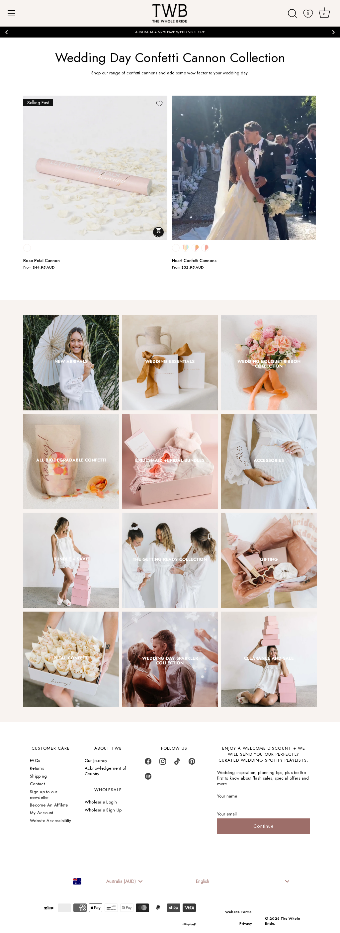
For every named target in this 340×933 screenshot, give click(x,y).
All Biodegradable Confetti (71, 460)
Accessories (269, 460)
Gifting (269, 559)
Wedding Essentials (170, 361)
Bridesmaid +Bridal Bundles (170, 460)
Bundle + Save (70, 559)
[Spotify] (148, 778)
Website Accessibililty (50, 820)
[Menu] (11, 13)
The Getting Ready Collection (170, 559)
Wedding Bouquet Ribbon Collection (268, 364)
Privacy (245, 923)
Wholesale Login (101, 802)
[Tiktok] (177, 763)
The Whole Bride (282, 921)
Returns (37, 768)
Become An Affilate (49, 805)
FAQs (35, 760)
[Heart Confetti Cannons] (244, 168)
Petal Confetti (71, 658)
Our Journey (96, 760)
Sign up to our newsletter (43, 795)
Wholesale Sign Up (103, 810)
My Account (41, 812)
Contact (37, 784)
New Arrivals (71, 361)
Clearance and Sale (269, 658)
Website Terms (238, 911)
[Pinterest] (192, 763)
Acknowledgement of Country (106, 771)
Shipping (38, 776)
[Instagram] (162, 763)
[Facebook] (148, 763)
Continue (263, 826)
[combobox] (96, 881)
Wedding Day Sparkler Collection (170, 661)
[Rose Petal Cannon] (95, 168)
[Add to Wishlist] (159, 104)
